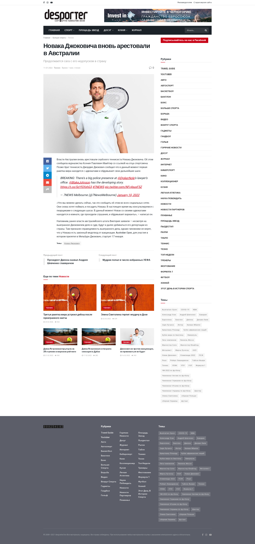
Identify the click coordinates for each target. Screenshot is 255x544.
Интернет (166, 164)
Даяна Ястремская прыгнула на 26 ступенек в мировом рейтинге (59, 350)
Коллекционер (169, 181)
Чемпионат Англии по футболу (175, 375)
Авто (163, 80)
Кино (164, 175)
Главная (54, 30)
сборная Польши (189, 396)
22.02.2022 (106, 318)
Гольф (164, 142)
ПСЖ (201, 355)
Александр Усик (169, 314)
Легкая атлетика (170, 192)
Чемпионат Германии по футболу (177, 380)
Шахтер (197, 391)
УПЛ (183, 365)
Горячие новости (171, 147)
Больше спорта (59, 37)
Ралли (164, 232)
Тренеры (166, 260)
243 (134, 355)
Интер (180, 325)
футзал (184, 401)
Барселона (167, 319)
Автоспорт (167, 85)
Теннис (71, 37)
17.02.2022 (87, 355)
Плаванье (166, 215)
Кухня (121, 30)
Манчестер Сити (169, 345)
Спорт (68, 30)
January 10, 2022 (128, 195)
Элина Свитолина (170, 396)
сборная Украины (170, 401)
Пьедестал (167, 226)
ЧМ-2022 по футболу (171, 370)
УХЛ (190, 365)
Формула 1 (167, 271)
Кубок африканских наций (195, 330)
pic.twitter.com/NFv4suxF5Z (123, 187)
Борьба (165, 113)
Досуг (107, 30)
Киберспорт (168, 170)
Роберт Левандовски (179, 360)
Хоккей (165, 283)
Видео (164, 119)
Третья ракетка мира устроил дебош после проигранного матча (67, 316)
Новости (166, 204)
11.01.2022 (48, 67)
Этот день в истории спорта (177, 288)
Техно (164, 249)
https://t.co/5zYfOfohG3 (76, 187)
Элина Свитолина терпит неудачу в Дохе (124, 314)
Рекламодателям (185, 2)
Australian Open (169, 309)
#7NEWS (98, 187)
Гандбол (166, 136)
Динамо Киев (202, 319)
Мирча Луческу (182, 350)
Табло (164, 238)
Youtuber (166, 74)
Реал (164, 360)
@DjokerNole (126, 178)
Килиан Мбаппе (193, 325)
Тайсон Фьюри (198, 360)
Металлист (167, 350)
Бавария (203, 314)
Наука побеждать (171, 198)
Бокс (164, 102)
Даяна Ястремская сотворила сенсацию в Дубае (96, 350)
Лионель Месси (187, 340)
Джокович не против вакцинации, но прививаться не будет (137, 350)
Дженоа (190, 319)
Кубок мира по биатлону (173, 335)
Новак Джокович (72, 243)
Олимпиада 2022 (187, 355)
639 (115, 318)
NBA (195, 309)
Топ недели (167, 254)
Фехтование (168, 266)
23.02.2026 (49, 322)
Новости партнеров (172, 209)
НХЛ (194, 350)
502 (57, 322)
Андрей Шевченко (188, 314)
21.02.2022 (49, 355)
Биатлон (166, 96)
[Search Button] (206, 30)
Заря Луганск (168, 325)
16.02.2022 (125, 355)
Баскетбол (167, 91)
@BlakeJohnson (79, 182)
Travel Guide (168, 68)
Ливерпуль (192, 335)
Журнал (137, 30)
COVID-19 (185, 309)
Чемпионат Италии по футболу (175, 386)
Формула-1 (200, 365)
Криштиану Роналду (171, 330)
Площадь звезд (89, 30)
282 (96, 355)
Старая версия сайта (203, 2)
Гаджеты (166, 130)
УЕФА (174, 365)
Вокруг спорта (169, 125)
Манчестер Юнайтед (189, 345)
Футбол (165, 277)
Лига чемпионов (169, 340)
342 (57, 355)
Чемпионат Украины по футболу (176, 391)
